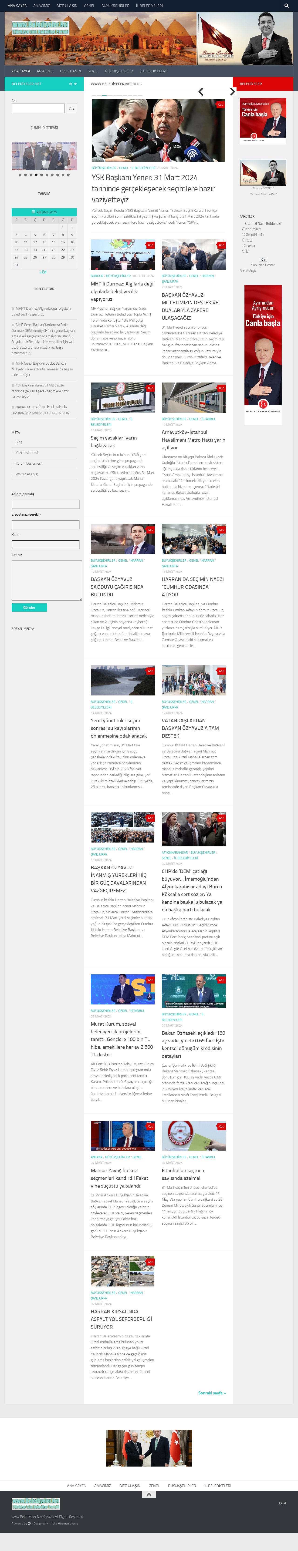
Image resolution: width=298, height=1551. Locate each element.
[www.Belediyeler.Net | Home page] (40, 28)
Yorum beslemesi (28, 463)
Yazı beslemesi (27, 453)
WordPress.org (27, 474)
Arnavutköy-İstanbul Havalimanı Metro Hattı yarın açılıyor (193, 432)
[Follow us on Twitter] (75, 84)
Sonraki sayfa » (212, 1385)
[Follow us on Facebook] (70, 84)
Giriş (19, 442)
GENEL (89, 5)
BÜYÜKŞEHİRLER (115, 5)
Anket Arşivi (248, 271)
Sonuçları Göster (263, 265)
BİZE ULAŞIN (67, 5)
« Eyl (43, 272)
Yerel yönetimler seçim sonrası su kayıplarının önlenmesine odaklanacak (119, 720)
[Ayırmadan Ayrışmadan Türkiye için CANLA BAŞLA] (263, 142)
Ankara (96, 1150)
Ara (14, 101)
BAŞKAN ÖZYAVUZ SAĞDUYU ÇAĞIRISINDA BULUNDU (117, 579)
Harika (250, 246)
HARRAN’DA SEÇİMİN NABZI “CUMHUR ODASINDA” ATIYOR (193, 579)
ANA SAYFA (17, 5)
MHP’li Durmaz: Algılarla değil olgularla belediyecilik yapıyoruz (123, 283)
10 (140, 95)
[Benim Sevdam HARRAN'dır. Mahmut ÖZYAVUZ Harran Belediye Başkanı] (263, 183)
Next (233, 91)
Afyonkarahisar (175, 845)
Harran (208, 268)
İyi (247, 251)
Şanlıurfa (170, 274)
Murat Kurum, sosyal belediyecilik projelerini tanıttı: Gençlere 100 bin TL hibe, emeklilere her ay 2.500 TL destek (122, 1031)
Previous (201, 91)
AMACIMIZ (41, 5)
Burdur (97, 268)
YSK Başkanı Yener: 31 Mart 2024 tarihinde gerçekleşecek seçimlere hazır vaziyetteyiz (40, 391)
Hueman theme (68, 1515)
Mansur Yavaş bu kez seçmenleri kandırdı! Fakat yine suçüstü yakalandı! (119, 1170)
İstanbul (209, 411)
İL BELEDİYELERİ (149, 5)
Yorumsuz (253, 229)
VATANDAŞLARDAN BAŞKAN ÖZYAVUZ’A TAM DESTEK (190, 720)
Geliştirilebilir (255, 235)
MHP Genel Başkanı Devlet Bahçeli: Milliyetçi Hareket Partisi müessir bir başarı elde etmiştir (42, 369)
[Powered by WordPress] (29, 1515)
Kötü (249, 240)
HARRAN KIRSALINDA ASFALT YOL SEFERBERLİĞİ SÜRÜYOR (121, 1311)
